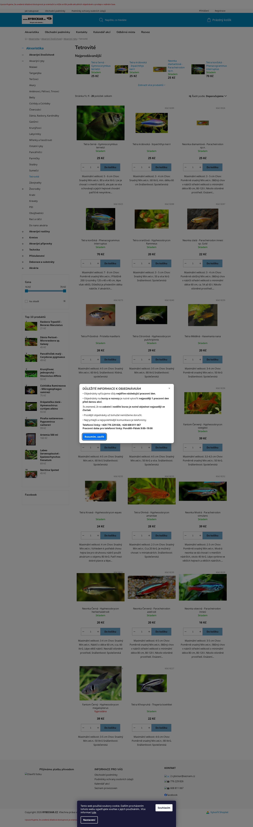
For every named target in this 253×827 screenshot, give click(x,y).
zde (94, 812)
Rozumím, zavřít (94, 436)
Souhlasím (164, 807)
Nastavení (89, 820)
